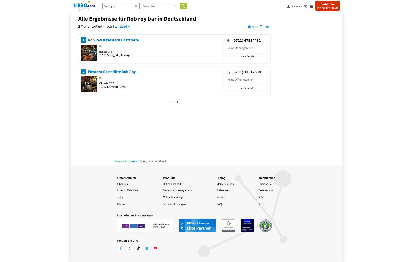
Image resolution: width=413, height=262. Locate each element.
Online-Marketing (173, 197)
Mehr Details (247, 56)
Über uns (122, 184)
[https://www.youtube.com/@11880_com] (155, 248)
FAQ (219, 204)
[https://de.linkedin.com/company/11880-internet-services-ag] (147, 248)
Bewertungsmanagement (177, 190)
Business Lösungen (174, 204)
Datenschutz (266, 190)
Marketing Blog (225, 184)
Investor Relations (127, 190)
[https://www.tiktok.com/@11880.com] (138, 248)
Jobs (120, 197)
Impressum (265, 184)
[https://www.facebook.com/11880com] (120, 248)
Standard (119, 26)
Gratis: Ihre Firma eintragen (327, 6)
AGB (261, 197)
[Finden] (183, 6)
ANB (261, 204)
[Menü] (312, 6)
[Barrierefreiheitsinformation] (307, 6)
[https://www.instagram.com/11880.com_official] (129, 248)
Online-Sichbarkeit (173, 184)
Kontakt (221, 197)
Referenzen (223, 190)
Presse (121, 204)
